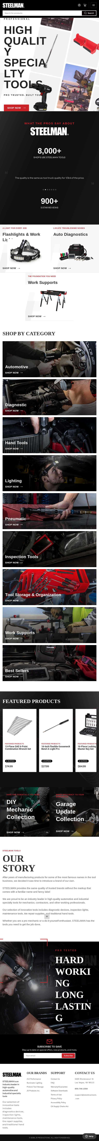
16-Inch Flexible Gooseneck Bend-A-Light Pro (55, 747)
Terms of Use (56, 1095)
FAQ (52, 1083)
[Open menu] (93, 5)
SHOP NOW (14, 108)
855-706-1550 (81, 1089)
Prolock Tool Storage (35, 1087)
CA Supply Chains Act (59, 1106)
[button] (43, 189)
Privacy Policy (56, 1098)
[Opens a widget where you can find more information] (89, 1136)
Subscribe (68, 1055)
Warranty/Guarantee (59, 1087)
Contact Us (55, 1079)
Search (91, 13)
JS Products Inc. (33, 1091)
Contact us (85, 1073)
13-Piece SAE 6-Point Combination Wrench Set (18, 747)
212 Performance (34, 1079)
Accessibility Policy (58, 1102)
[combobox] (49, 13)
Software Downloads (59, 1091)
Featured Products (14, 744)
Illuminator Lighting (34, 1083)
